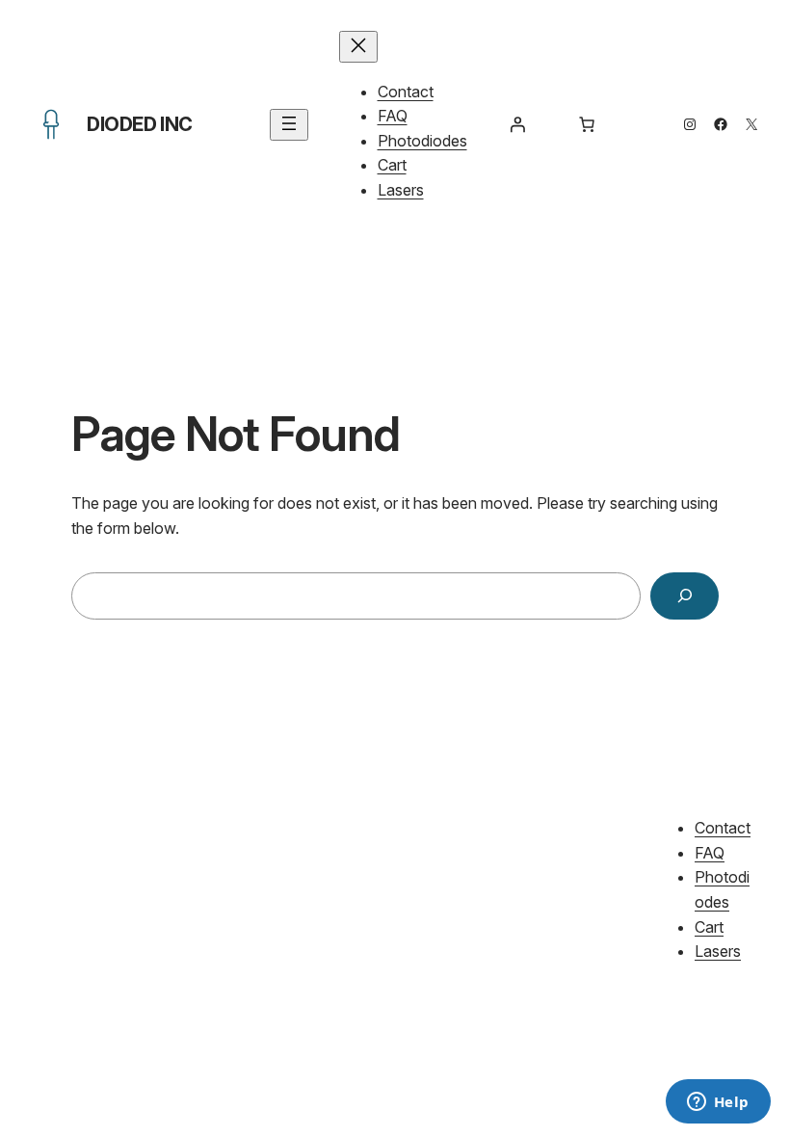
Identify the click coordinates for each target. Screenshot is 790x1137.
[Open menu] (289, 125)
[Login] (517, 124)
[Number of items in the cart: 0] (586, 124)
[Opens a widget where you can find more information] (718, 1103)
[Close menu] (358, 47)
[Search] (684, 596)
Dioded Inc (140, 124)
